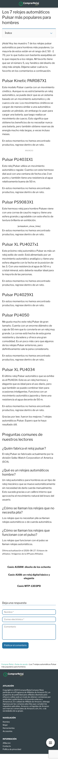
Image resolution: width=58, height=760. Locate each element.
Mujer (5, 725)
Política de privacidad (12, 749)
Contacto (7, 746)
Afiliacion (7, 743)
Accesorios (7, 731)
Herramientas (9, 728)
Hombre (6, 722)
